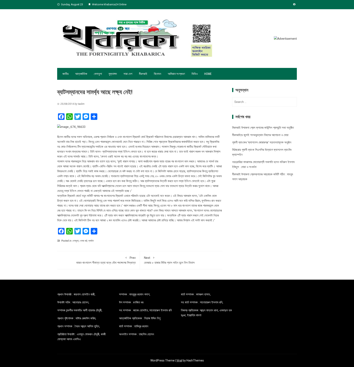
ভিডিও (195, 74)
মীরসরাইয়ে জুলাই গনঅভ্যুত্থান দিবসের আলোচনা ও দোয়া (260, 135)
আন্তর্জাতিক (81, 74)
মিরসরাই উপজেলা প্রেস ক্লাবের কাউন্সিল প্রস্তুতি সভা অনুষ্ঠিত (263, 127)
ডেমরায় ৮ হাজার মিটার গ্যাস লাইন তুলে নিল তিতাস (169, 260)
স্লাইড (90, 240)
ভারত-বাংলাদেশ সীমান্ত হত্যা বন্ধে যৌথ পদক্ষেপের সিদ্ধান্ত (106, 260)
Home (208, 74)
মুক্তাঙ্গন (113, 74)
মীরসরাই (143, 74)
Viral (179, 360)
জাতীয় (65, 74)
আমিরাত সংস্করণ (176, 74)
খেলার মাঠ (83, 240)
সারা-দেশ (128, 74)
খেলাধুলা (98, 74)
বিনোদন (157, 74)
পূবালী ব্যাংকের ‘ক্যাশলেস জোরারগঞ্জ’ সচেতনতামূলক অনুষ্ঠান (261, 142)
